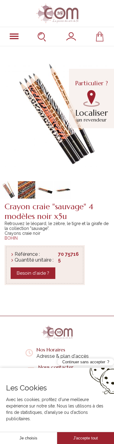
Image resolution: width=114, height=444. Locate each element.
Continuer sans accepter (83, 362)
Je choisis (28, 438)
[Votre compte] (71, 36)
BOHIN (11, 238)
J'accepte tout (85, 438)
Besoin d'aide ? (33, 273)
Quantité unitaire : (34, 260)
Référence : (27, 254)
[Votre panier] (99, 36)
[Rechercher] (42, 36)
